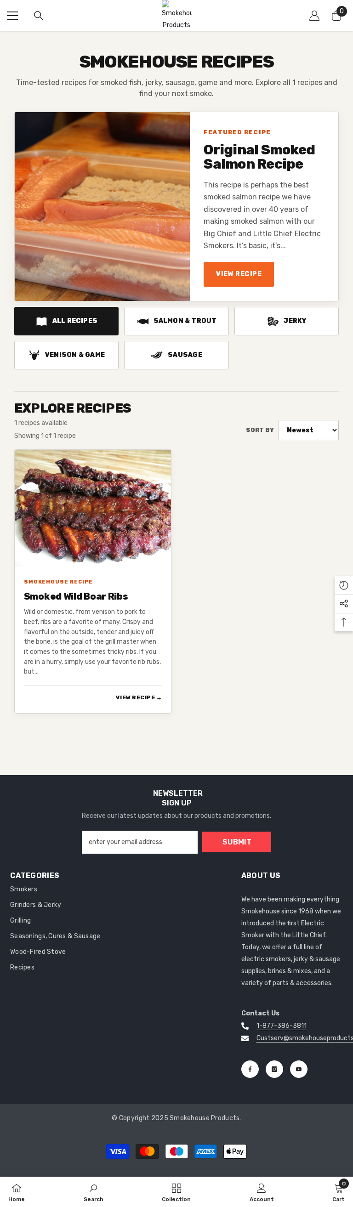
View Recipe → (139, 697)
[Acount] (314, 16)
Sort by (260, 429)
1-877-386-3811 (281, 1026)
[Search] (38, 15)
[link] (93, 1192)
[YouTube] (298, 1069)
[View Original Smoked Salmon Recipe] (102, 206)
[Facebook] (250, 1069)
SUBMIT (236, 842)
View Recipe (239, 274)
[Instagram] (274, 1069)
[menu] (12, 15)
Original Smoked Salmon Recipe (259, 157)
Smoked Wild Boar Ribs (76, 596)
